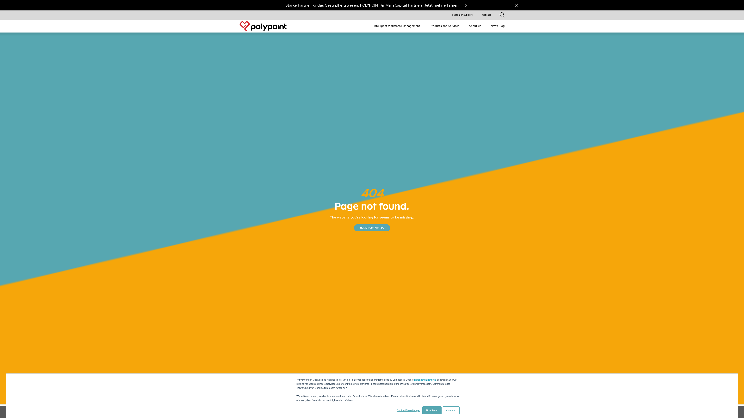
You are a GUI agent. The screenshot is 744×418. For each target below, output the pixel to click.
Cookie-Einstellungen (408, 410)
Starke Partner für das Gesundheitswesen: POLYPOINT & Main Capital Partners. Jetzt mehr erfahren (371, 5)
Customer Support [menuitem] (462, 14)
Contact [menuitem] (486, 14)
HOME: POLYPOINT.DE (372, 227)
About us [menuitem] (475, 26)
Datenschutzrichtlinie (425, 379)
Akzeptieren (432, 410)
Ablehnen (451, 410)
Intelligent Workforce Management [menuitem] (397, 26)
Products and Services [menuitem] (444, 26)
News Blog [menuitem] (498, 26)
